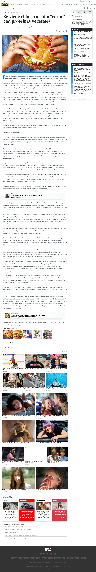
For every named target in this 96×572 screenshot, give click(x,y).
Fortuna (32, 558)
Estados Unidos (15, 83)
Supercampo (57, 558)
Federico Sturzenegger (31, 8)
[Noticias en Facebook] (87, 8)
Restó (61, 4)
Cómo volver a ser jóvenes (12, 532)
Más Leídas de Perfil (78, 65)
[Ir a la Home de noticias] (48, 549)
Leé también (15, 193)
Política (13, 4)
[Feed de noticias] (94, 8)
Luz (68, 558)
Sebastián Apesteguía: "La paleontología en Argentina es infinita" (22, 538)
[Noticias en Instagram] (84, 8)
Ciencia (44, 4)
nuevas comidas (20, 125)
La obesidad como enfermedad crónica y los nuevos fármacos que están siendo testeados (28, 316)
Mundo (33, 4)
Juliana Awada (70, 8)
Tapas (66, 4)
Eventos (56, 4)
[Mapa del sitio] (55, 554)
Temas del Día (6, 8)
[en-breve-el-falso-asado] (18, 334)
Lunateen (77, 558)
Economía (26, 4)
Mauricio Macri (58, 8)
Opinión (50, 4)
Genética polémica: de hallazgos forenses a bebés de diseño (21, 535)
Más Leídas (75, 29)
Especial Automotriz (75, 4)
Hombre (38, 558)
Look (64, 558)
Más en (5, 497)
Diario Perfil (13, 558)
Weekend (44, 558)
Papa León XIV (45, 8)
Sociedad (19, 4)
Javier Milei (17, 8)
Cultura (38, 4)
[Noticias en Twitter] (91, 8)
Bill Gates (19, 189)
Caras (20, 558)
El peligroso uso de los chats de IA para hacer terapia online (26, 196)
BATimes (83, 558)
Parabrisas (50, 558)
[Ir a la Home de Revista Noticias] (5, 4)
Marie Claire (26, 558)
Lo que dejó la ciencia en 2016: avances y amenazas (18, 529)
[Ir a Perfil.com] (92, 0)
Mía (72, 558)
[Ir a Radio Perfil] (84, 0)
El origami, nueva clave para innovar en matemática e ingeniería (22, 526)
